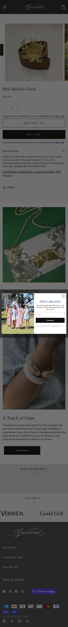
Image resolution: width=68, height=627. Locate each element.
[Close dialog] (64, 296)
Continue (50, 320)
